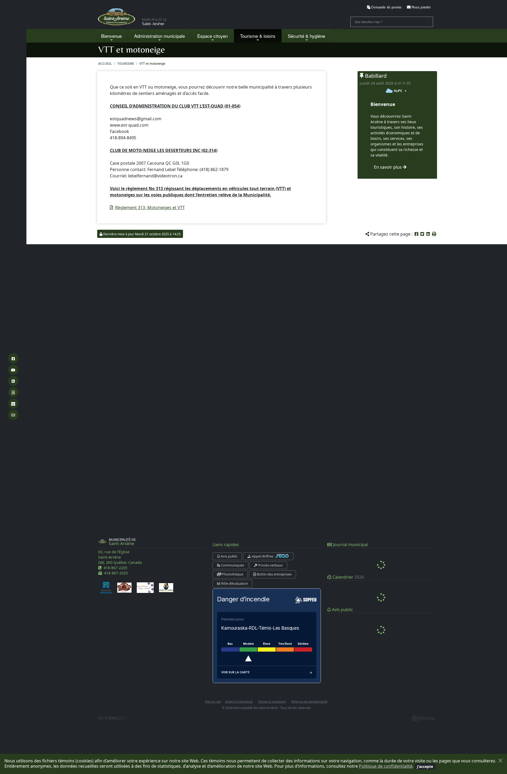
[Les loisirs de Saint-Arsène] (145, 587)
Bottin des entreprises (274, 574)
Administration (159, 36)
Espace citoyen (212, 36)
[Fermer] (500, 760)
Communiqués (232, 565)
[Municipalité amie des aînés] (106, 587)
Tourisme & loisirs (257, 36)
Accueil (105, 63)
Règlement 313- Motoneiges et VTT (150, 207)
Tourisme (125, 63)
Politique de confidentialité (385, 766)
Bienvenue (111, 36)
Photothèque (232, 574)
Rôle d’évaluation (234, 583)
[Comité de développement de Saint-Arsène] (124, 587)
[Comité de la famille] (166, 587)
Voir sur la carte (235, 672)
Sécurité (306, 36)
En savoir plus (388, 167)
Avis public (228, 556)
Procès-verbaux (270, 565)
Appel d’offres (262, 556)
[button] (434, 234)
